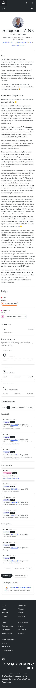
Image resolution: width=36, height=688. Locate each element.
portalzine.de (8, 42)
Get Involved (23, 623)
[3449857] (14, 534)
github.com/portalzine (24, 42)
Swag (21, 633)
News (4, 609)
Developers (6, 630)
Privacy (5, 616)
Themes (21, 609)
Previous (8, 569)
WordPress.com (9, 640)
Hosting (5, 613)
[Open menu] (33, 3)
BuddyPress (7, 650)
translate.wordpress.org (11, 478)
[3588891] (14, 440)
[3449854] (14, 547)
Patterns (21, 616)
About (4, 605)
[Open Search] (27, 3)
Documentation (7, 626)
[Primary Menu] (31, 8)
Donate (22, 630)
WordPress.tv (8, 633)
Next (29, 569)
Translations (20, 575)
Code (14, 407)
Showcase (22, 605)
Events (21, 626)
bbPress (6, 647)
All (8, 407)
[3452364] (14, 502)
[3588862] (14, 455)
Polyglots (21, 407)
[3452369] (14, 489)
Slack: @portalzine (18, 45)
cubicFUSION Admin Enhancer (20, 587)
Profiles (4, 9)
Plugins (6, 575)
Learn (4, 623)
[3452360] (14, 515)
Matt (5, 643)
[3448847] (14, 561)
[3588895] (14, 425)
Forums (29, 407)
